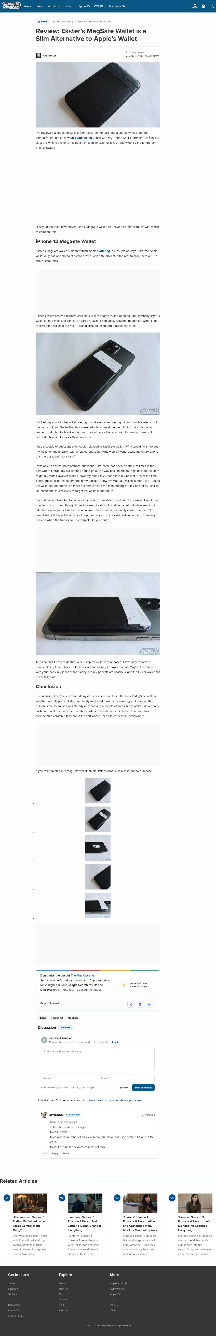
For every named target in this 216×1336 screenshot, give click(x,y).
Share (66, 1153)
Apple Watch (117, 1288)
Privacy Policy (15, 1315)
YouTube (13, 1294)
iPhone (42, 1018)
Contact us (14, 1305)
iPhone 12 (57, 1018)
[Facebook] (149, 1005)
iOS (112, 1299)
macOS (114, 1305)
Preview (123, 1087)
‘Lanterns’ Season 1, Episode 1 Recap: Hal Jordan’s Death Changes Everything (85, 1223)
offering (104, 251)
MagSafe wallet (81, 137)
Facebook (13, 1288)
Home (44, 21)
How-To (69, 6)
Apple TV (84, 6)
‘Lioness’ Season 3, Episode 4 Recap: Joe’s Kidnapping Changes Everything (194, 1223)
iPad (61, 1305)
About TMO (14, 1310)
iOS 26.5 (99, 6)
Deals (39, 6)
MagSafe (73, 1018)
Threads (12, 1299)
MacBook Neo (118, 6)
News (27, 6)
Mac (61, 1294)
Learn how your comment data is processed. (115, 1100)
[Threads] (140, 1005)
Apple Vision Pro (119, 1283)
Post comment (143, 1087)
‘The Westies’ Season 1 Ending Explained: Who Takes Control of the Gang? (29, 1223)
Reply (55, 1153)
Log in (115, 1042)
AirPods (63, 1310)
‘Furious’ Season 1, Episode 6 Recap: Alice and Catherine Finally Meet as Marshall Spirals (140, 1223)
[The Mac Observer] (11, 6)
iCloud (113, 1310)
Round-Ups (54, 6)
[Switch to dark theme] (203, 6)
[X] (130, 1005)
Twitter (11, 1283)
